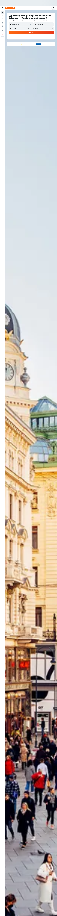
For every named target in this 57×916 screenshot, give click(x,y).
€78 (10, 15)
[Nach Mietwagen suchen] (2, 18)
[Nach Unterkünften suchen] (2, 15)
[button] (2, 8)
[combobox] (37, 20)
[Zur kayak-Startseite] (10, 8)
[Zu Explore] (2, 22)
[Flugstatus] (2, 25)
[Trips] (2, 30)
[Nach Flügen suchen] (2, 12)
